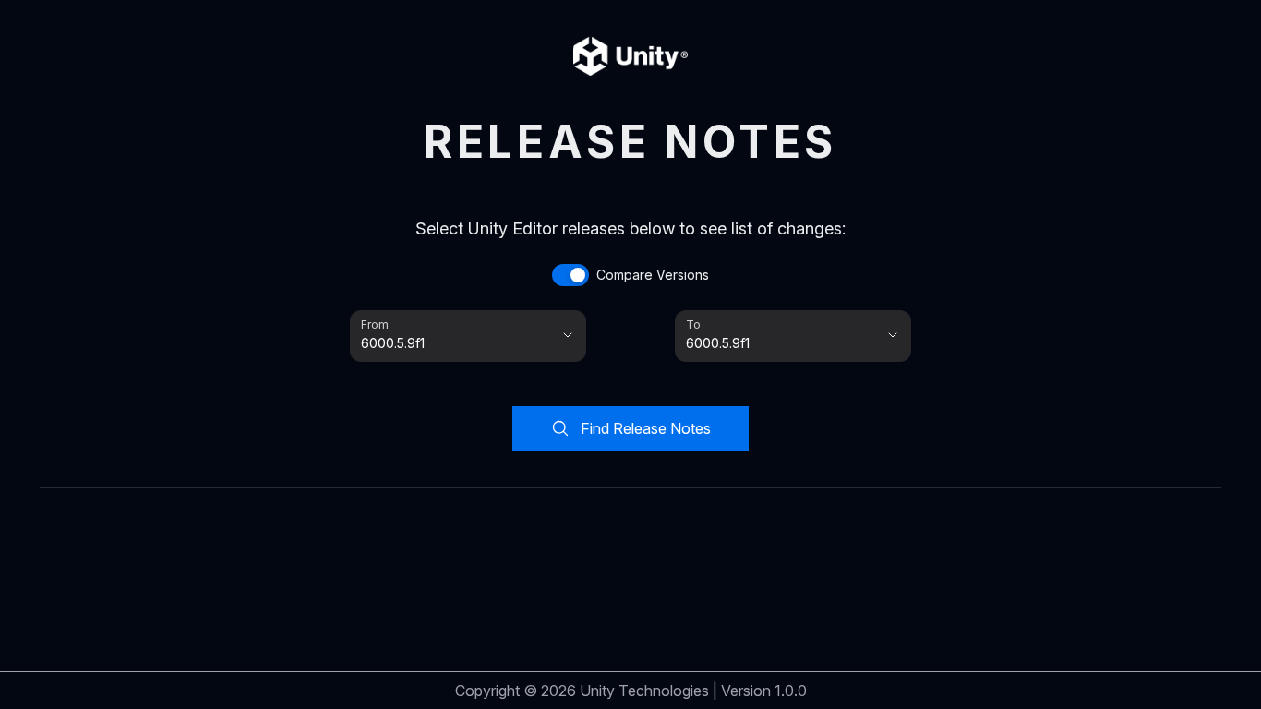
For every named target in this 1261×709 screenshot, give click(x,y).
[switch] (630, 275)
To (693, 324)
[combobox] (442, 343)
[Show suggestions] (567, 335)
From (374, 324)
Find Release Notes (646, 428)
